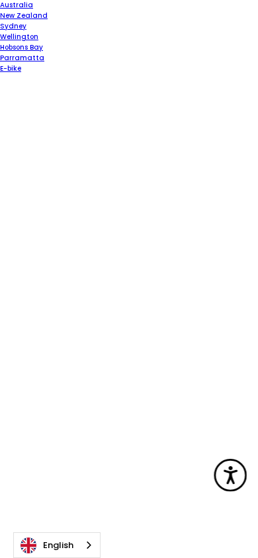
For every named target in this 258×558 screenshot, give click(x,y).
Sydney (13, 26)
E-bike (10, 68)
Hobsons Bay (21, 47)
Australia (16, 5)
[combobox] (57, 545)
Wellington (19, 37)
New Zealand (24, 15)
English (58, 545)
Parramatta (22, 58)
